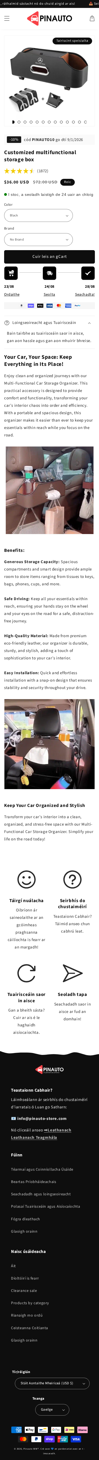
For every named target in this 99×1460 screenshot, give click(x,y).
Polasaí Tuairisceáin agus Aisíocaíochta (45, 1206)
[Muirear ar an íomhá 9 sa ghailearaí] (55, 122)
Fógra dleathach (25, 1219)
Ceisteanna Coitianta (29, 1328)
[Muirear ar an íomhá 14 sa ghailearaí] (79, 122)
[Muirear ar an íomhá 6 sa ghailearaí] (37, 122)
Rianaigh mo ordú (27, 1315)
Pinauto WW (30, 1448)
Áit (13, 1266)
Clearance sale (24, 1291)
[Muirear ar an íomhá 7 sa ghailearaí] (43, 122)
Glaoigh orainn (24, 1231)
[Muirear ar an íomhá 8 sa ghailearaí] (49, 122)
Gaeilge (47, 1409)
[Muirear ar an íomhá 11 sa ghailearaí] (61, 122)
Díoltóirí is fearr (25, 1278)
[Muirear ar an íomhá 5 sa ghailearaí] (31, 122)
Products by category (30, 1303)
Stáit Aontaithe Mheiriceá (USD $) (47, 1383)
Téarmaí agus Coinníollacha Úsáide (42, 1169)
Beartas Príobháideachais (33, 1182)
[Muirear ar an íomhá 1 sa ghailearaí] (13, 122)
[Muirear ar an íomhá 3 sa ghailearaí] (19, 122)
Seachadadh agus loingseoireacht (41, 1194)
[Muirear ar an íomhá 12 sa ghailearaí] (67, 122)
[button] (7, 18)
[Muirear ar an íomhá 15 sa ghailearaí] (85, 122)
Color (8, 204)
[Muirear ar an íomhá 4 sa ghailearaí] (25, 122)
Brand (9, 228)
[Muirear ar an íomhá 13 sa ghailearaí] (73, 122)
